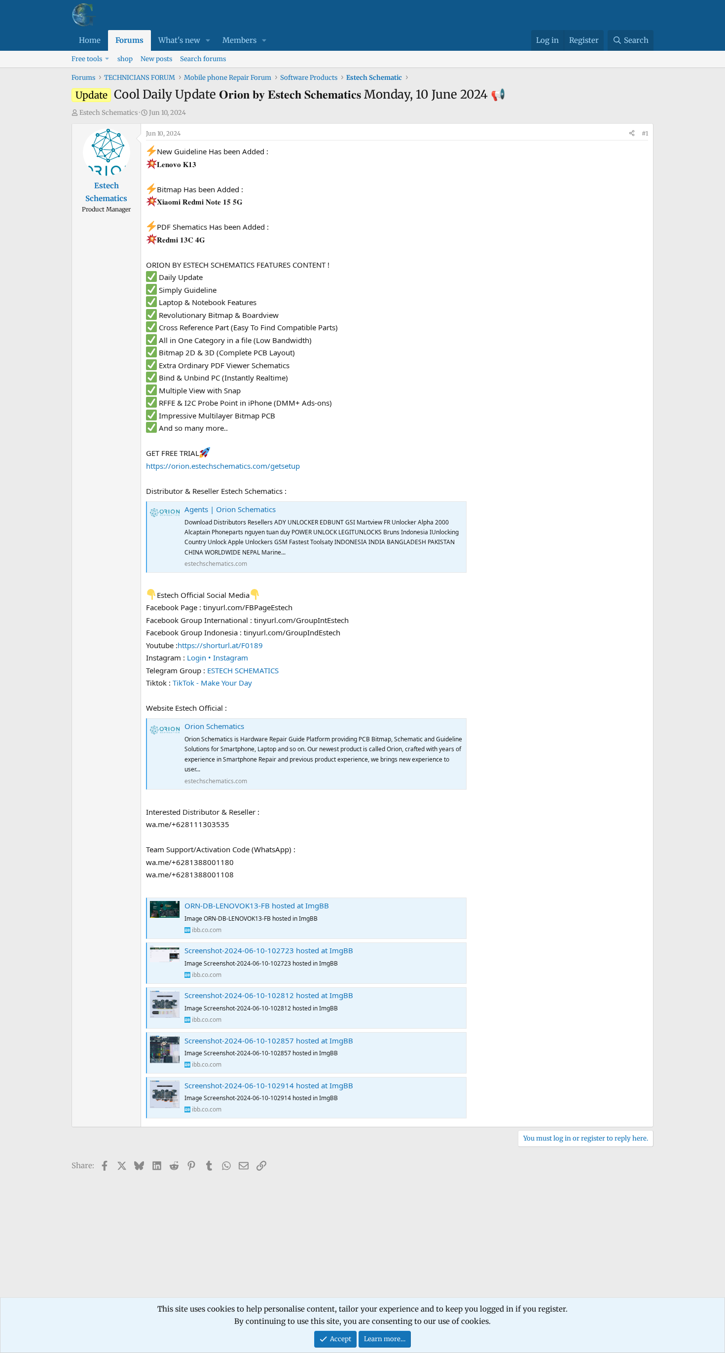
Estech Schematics (108, 112)
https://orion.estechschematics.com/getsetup (223, 466)
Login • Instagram (217, 657)
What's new (179, 40)
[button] (208, 40)
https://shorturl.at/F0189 (220, 645)
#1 (645, 133)
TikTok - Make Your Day (212, 683)
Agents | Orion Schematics (230, 509)
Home (90, 40)
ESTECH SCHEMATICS (243, 670)
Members (239, 40)
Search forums (203, 59)
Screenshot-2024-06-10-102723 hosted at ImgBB (268, 950)
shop (125, 59)
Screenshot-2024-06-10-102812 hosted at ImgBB (268, 995)
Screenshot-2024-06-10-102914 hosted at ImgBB (268, 1085)
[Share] (631, 133)
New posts (156, 59)
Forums (129, 40)
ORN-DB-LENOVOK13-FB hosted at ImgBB (256, 905)
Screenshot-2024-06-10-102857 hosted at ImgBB (268, 1040)
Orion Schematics (214, 726)
